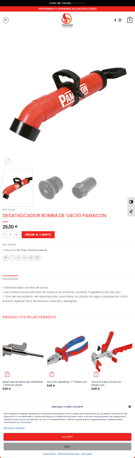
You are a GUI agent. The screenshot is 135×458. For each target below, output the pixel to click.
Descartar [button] (79, 3)
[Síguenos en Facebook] (115, 20)
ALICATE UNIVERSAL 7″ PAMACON (67, 382)
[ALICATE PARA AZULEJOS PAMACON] (111, 351)
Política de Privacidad (68, 453)
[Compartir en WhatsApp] (6, 258)
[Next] (125, 101)
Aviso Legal (86, 453)
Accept (67, 437)
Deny (67, 446)
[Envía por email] (25, 258)
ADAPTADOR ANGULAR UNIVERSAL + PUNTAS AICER (23, 383)
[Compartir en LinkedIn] (37, 258)
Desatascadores (37, 250)
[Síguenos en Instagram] (119, 20)
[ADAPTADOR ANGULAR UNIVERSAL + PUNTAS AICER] (23, 351)
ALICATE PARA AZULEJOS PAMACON (106, 383)
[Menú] (6, 20)
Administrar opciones (14, 427)
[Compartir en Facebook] (12, 258)
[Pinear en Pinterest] (31, 258)
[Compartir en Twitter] (18, 258)
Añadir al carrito (38, 234)
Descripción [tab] (10, 278)
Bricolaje (9, 209)
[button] (129, 406)
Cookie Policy (49, 453)
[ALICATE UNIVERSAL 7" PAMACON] (67, 351)
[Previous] (10, 101)
